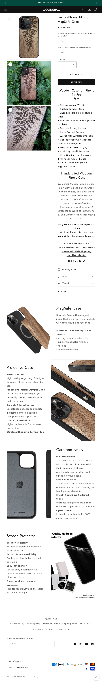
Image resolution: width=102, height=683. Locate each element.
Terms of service (51, 623)
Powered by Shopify (32, 677)
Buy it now (76, 81)
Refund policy (17, 623)
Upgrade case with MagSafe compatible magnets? (76, 34)
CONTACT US (62, 629)
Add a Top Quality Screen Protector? (74, 47)
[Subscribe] (51, 644)
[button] (5, 9)
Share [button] (63, 291)
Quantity (61, 59)
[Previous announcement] (5, 3)
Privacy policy (33, 623)
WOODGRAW (19, 677)
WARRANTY (38, 629)
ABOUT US (85, 623)
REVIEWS (50, 629)
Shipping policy (69, 623)
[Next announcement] (97, 3)
